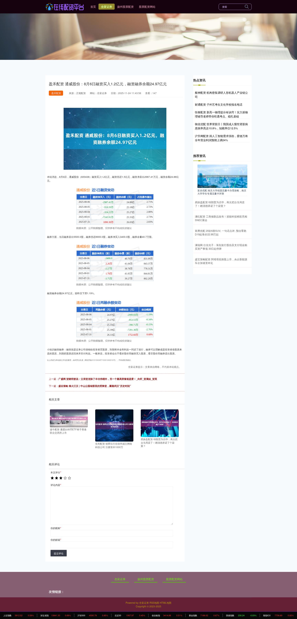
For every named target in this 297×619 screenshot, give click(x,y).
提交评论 (58, 553)
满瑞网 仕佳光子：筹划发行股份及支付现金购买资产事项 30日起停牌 (221, 246)
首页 (93, 7)
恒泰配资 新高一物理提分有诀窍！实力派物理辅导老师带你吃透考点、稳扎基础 (221, 114)
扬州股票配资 (125, 7)
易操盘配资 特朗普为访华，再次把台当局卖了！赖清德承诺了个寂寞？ (220, 204)
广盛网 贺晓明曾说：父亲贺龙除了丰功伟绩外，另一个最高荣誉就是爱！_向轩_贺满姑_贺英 (107, 379)
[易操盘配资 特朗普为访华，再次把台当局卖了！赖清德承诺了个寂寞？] (160, 423)
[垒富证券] (64, 6)
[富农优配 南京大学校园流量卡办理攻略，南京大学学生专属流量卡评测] (222, 176)
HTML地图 (165, 602)
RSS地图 (154, 602)
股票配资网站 (147, 7)
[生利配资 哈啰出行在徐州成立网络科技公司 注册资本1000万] (114, 425)
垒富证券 (106, 7)
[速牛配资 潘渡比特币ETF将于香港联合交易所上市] (69, 418)
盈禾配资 (56, 93)
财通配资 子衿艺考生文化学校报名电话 (218, 104)
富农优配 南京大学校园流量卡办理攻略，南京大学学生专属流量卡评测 (221, 192)
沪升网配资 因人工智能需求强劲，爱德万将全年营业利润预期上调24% (221, 138)
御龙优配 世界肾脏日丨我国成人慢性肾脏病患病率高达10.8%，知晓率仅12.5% (221, 126)
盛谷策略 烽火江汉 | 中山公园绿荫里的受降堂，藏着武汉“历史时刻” (94, 386)
